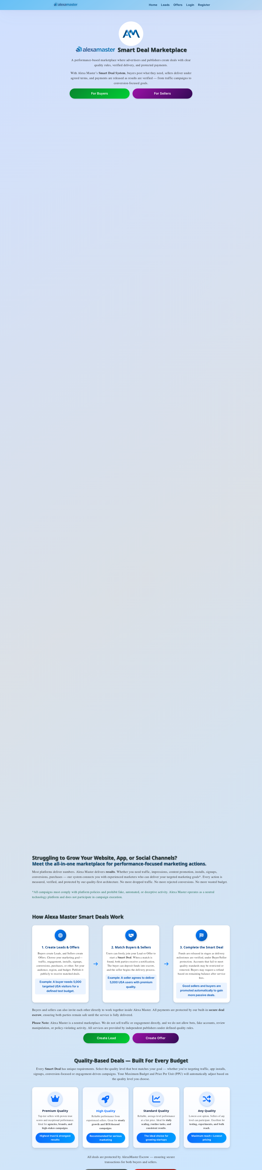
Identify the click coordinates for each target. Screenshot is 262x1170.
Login (190, 5)
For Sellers (162, 93)
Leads (165, 5)
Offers (178, 5)
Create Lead (106, 1038)
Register (204, 5)
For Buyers (99, 93)
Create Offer (156, 1038)
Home (153, 5)
